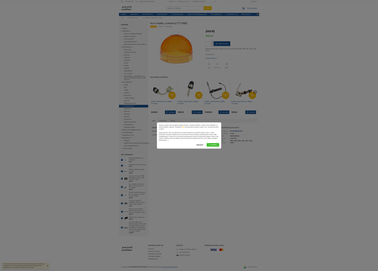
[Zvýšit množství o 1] (213, 42)
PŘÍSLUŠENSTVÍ (126, 138)
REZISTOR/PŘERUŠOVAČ (131, 146)
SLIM (125, 88)
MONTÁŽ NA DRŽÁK (129, 127)
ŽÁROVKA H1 (127, 109)
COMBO (126, 90)
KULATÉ (126, 63)
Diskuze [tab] (173, 121)
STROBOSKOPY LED (128, 135)
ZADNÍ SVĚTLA (126, 31)
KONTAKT (171, 1)
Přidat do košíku (223, 43)
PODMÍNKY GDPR (153, 259)
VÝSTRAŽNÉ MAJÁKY (128, 106)
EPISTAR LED (127, 50)
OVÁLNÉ (126, 66)
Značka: (165, 27)
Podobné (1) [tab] (163, 121)
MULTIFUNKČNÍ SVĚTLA (130, 42)
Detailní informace (211, 58)
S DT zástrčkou (128, 74)
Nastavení (200, 145)
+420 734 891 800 (184, 252)
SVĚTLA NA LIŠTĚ (129, 39)
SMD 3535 (127, 117)
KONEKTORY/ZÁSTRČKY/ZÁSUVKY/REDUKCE (136, 143)
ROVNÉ (126, 85)
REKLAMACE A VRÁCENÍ (199, 1)
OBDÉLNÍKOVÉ (128, 71)
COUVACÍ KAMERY (127, 149)
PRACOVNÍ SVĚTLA (127, 47)
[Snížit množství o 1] (213, 45)
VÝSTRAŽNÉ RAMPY (127, 133)
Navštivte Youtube (184, 255)
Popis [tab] (153, 121)
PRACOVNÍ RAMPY (127, 82)
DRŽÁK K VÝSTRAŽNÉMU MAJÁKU (131, 130)
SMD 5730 (127, 111)
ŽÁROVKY (127, 58)
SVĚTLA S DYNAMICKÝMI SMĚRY (133, 34)
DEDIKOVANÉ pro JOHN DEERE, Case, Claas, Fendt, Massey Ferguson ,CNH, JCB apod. (135, 78)
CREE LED (126, 55)
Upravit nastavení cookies (170, 267)
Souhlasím (214, 145)
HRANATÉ (126, 68)
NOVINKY (124, 28)
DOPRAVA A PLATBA (183, 1)
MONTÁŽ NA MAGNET (130, 122)
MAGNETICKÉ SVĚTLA (130, 37)
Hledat (207, 8)
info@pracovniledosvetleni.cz (188, 249)
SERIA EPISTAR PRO (130, 52)
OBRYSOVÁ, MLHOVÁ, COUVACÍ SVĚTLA (135, 44)
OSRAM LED (127, 60)
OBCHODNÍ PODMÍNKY (154, 256)
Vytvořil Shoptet (252, 267)
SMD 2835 (127, 114)
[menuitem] (123, 14)
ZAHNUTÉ (126, 93)
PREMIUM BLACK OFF (130, 103)
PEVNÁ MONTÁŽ (128, 125)
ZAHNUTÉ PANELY (129, 98)
